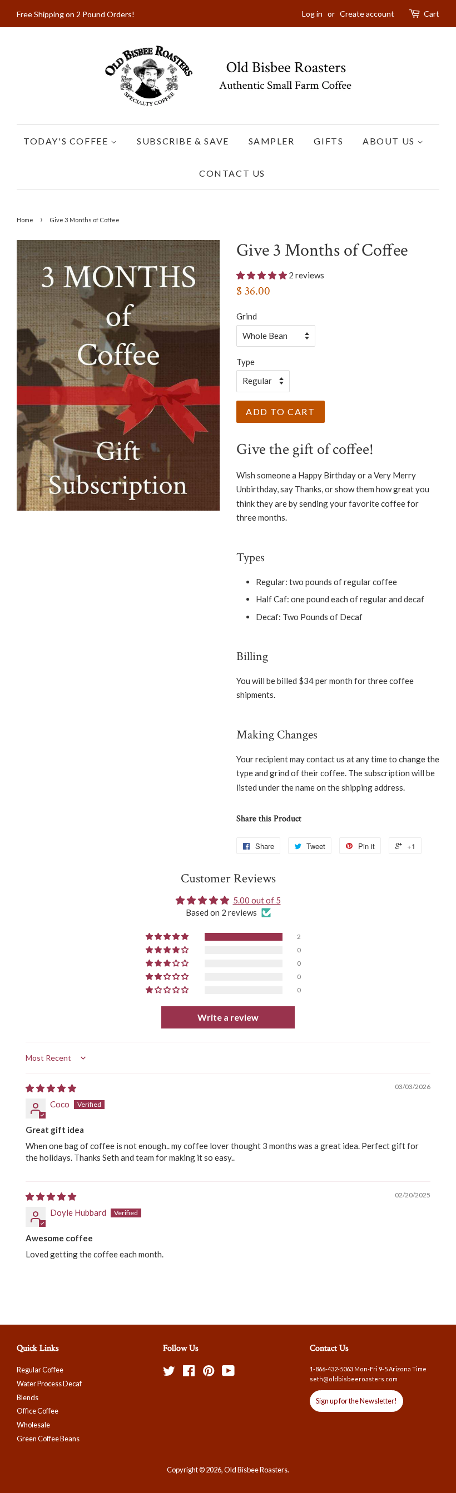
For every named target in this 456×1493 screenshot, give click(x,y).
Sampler (272, 141)
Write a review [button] (228, 1017)
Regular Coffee (40, 1369)
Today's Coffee (67, 141)
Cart (431, 13)
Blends (27, 1397)
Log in (312, 13)
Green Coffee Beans (48, 1438)
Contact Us (232, 173)
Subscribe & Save (183, 141)
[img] (51, 1088)
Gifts (328, 141)
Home (25, 219)
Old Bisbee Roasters (256, 1469)
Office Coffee (37, 1410)
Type (245, 362)
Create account (367, 13)
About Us (390, 141)
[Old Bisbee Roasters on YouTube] (228, 1373)
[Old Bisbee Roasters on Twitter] (169, 1373)
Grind (246, 316)
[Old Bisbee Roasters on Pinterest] (208, 1373)
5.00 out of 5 (257, 900)
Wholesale (33, 1424)
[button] (262, 275)
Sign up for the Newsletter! (356, 1400)
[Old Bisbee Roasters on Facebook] (188, 1373)
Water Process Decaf (49, 1383)
